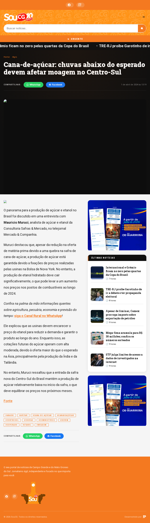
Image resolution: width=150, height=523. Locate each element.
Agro (14, 57)
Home (7, 57)
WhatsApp (35, 84)
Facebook (70, 5)
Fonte (8, 401)
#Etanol (27, 425)
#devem (64, 420)
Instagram (80, 5)
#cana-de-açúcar (42, 415)
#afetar (23, 415)
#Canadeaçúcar (65, 415)
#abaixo (10, 415)
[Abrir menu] (143, 17)
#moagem (42, 425)
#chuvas (28, 420)
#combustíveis (47, 420)
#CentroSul (12, 420)
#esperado (11, 425)
